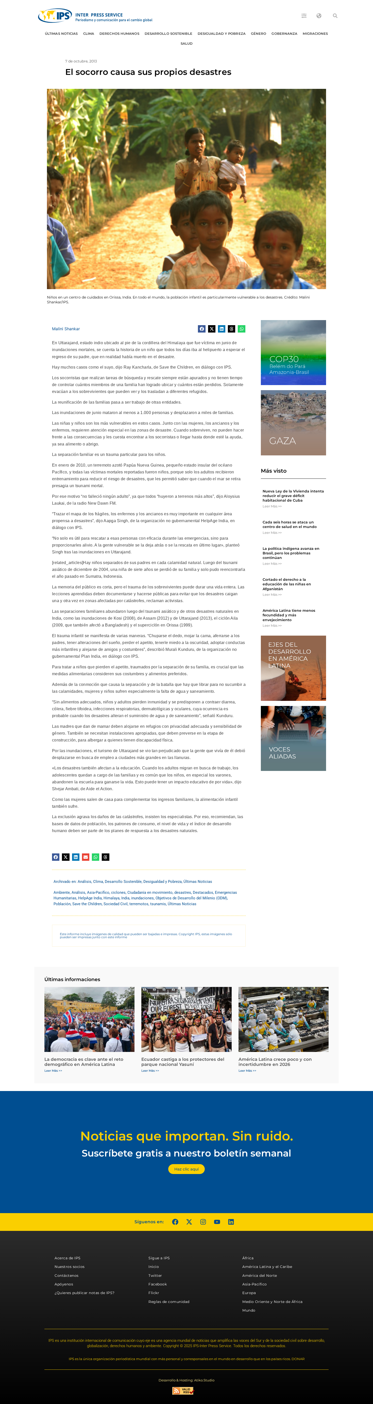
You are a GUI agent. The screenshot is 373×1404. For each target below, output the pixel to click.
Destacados (203, 892)
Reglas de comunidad (169, 1301)
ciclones (118, 892)
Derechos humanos (119, 33)
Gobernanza (284, 33)
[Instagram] (203, 1222)
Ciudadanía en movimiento (150, 892)
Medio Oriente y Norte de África (272, 1301)
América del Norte (259, 1275)
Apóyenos (64, 1284)
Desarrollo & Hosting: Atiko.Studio (186, 1380)
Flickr (153, 1293)
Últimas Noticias (61, 33)
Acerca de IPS (68, 1258)
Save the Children (87, 904)
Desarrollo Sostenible (168, 33)
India (125, 898)
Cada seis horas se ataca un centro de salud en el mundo (290, 524)
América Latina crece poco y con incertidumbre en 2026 (275, 1062)
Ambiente (62, 892)
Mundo (249, 1310)
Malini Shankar (66, 328)
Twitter (155, 1275)
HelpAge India (90, 898)
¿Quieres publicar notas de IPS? (85, 1293)
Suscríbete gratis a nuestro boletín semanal (186, 1153)
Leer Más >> (272, 506)
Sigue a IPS (159, 1258)
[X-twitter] (189, 1222)
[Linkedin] (231, 1222)
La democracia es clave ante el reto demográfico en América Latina (83, 1062)
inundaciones (142, 898)
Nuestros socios (70, 1266)
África (247, 1258)
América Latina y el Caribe (267, 1266)
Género (258, 33)
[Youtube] (217, 1222)
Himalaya (112, 898)
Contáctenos (67, 1275)
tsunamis (158, 904)
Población (62, 904)
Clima (88, 33)
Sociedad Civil (116, 904)
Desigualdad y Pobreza (222, 33)
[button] (335, 16)
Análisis (84, 881)
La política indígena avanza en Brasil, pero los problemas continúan (291, 553)
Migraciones (315, 33)
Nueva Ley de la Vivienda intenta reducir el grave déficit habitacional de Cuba (293, 496)
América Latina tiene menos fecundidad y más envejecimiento (289, 615)
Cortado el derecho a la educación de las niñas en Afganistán (287, 584)
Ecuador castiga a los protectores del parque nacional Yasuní (182, 1062)
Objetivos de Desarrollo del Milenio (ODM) (191, 898)
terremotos (138, 904)
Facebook (157, 1284)
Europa (249, 1293)
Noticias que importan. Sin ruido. (186, 1136)
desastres (182, 892)
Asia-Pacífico (98, 892)
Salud (187, 43)
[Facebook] (175, 1222)
